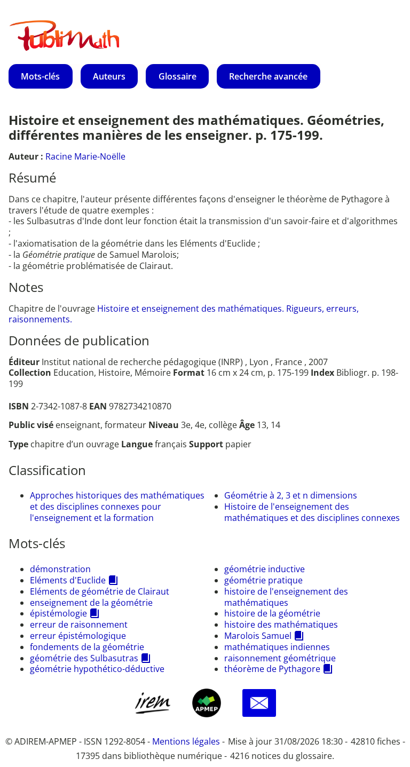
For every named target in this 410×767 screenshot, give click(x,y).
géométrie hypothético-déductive (97, 669)
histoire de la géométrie (272, 613)
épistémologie (58, 613)
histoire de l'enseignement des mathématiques (286, 597)
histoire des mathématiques (281, 624)
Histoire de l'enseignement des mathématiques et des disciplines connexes (312, 512)
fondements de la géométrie (87, 647)
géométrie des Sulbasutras (84, 658)
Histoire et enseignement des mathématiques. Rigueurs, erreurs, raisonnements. (184, 314)
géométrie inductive (264, 569)
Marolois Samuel (257, 636)
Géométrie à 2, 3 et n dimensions (290, 495)
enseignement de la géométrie (91, 602)
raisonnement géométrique (280, 658)
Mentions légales (186, 741)
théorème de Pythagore (272, 669)
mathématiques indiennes (277, 647)
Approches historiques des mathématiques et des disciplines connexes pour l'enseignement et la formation (117, 506)
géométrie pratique (263, 580)
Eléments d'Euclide (68, 580)
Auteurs (109, 76)
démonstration (60, 569)
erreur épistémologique (78, 636)
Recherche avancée (268, 76)
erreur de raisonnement (79, 624)
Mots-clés (40, 76)
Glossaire (177, 76)
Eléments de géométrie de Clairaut (99, 591)
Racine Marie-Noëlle (85, 156)
